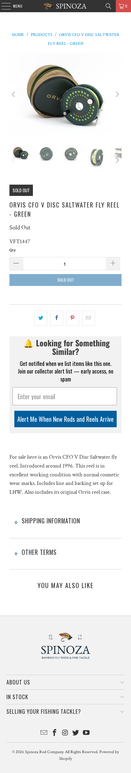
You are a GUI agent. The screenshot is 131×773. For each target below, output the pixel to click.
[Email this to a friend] (88, 318)
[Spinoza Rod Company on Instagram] (65, 733)
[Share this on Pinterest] (72, 318)
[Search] (108, 6)
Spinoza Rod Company (44, 752)
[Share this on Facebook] (56, 318)
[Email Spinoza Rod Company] (44, 733)
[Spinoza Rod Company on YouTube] (86, 733)
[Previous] (14, 94)
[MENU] (3, 6)
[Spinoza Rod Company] (65, 6)
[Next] (117, 94)
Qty (12, 250)
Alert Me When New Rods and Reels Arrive (65, 419)
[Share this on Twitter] (40, 318)
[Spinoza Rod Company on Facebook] (54, 733)
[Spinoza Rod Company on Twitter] (75, 733)
